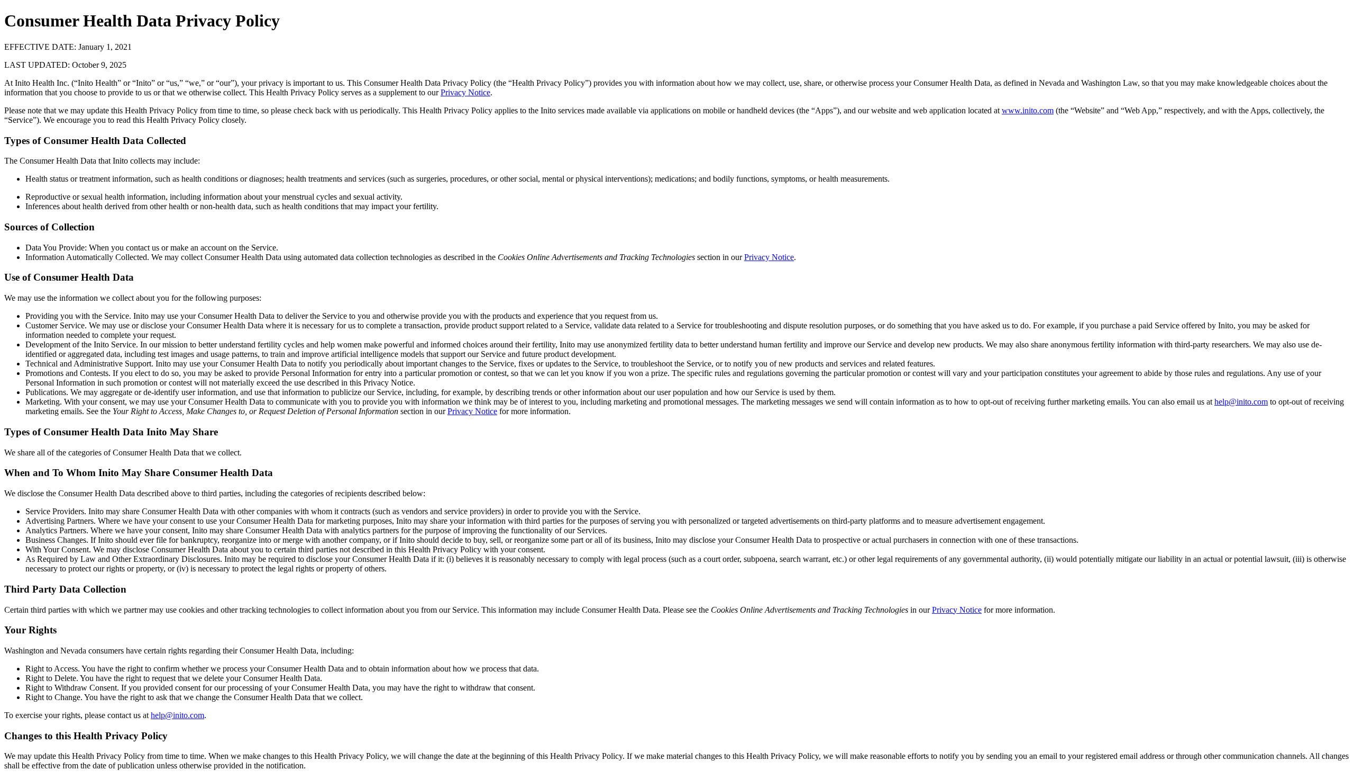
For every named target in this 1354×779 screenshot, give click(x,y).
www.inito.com (1028, 110)
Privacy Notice (465, 92)
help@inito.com (1241, 401)
